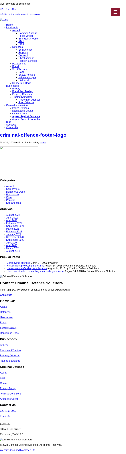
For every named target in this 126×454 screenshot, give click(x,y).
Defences (17, 47)
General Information (17, 105)
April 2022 (11, 220)
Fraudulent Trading (22, 91)
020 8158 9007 (8, 9)
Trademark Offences (29, 99)
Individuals (12, 27)
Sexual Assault (26, 74)
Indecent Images (27, 77)
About (3, 372)
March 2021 (12, 228)
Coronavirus (13, 189)
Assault (16, 30)
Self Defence (25, 49)
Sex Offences (19, 69)
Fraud (15, 66)
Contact (4, 383)
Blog (8, 122)
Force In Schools (27, 61)
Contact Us (12, 127)
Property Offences (22, 94)
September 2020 (15, 240)
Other (9, 197)
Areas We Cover (9, 399)
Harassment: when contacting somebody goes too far (35, 271)
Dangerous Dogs (21, 83)
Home (9, 24)
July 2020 (11, 242)
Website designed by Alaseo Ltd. (18, 450)
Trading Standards (22, 97)
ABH (21, 41)
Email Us (5, 416)
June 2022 (12, 217)
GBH (21, 44)
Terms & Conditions (10, 393)
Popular (10, 200)
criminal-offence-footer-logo (33, 135)
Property (23, 52)
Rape (21, 72)
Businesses (12, 86)
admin (43, 142)
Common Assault (27, 33)
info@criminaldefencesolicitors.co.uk (20, 14)
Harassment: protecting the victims (25, 265)
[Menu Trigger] (115, 12)
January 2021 (13, 234)
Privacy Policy (8, 388)
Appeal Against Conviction (26, 119)
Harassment (19, 63)
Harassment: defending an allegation (27, 268)
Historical (23, 80)
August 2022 (13, 215)
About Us (11, 124)
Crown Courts (19, 113)
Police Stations (20, 108)
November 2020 (15, 237)
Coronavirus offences (18, 263)
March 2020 (12, 248)
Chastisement (25, 58)
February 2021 (14, 231)
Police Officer (25, 36)
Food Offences (26, 102)
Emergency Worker (28, 38)
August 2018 (13, 251)
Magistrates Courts (22, 110)
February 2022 (14, 223)
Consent (23, 55)
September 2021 (15, 226)
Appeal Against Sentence (26, 116)
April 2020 (11, 245)
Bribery (16, 88)
